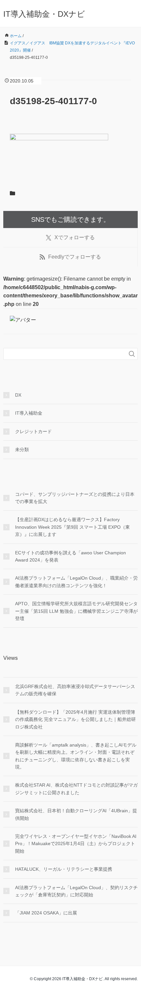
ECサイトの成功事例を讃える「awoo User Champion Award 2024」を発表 (70, 556)
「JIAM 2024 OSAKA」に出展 (46, 912)
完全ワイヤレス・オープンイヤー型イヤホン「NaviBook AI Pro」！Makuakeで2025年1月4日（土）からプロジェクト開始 (75, 844)
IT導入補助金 (28, 413)
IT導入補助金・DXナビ (44, 14)
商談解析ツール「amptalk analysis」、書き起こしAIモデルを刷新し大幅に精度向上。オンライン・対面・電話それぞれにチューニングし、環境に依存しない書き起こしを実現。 (75, 756)
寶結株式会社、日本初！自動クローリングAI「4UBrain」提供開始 (76, 814)
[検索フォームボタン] (132, 354)
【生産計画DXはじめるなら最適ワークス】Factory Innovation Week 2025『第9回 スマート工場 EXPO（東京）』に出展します (72, 527)
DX (18, 395)
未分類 (22, 449)
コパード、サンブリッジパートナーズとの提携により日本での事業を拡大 (74, 498)
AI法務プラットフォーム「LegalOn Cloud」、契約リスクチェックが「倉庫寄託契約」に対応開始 (76, 891)
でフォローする (74, 237)
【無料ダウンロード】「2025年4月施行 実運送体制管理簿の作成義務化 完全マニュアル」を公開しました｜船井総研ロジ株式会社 (75, 719)
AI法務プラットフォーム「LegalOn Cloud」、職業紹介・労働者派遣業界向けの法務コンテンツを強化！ (76, 581)
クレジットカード (33, 431)
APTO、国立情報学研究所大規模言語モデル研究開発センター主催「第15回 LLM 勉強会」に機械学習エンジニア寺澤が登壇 (76, 611)
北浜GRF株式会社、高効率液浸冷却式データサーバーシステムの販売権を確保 (75, 690)
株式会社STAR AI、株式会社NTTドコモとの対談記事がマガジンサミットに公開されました (76, 788)
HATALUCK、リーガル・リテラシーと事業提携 (63, 869)
